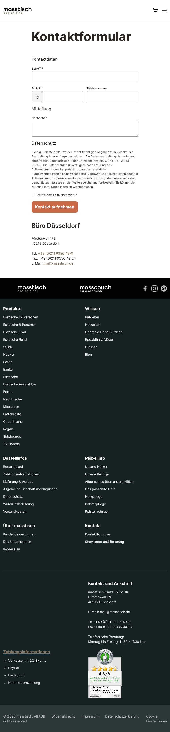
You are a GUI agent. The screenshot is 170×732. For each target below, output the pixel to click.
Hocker (9, 354)
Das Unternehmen (17, 542)
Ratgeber (92, 317)
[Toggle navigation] (164, 10)
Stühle (8, 347)
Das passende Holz (100, 489)
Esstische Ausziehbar (19, 384)
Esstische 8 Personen (19, 325)
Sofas (7, 362)
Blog (88, 354)
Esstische (10, 377)
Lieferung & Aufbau (18, 482)
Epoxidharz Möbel (99, 339)
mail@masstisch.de (58, 263)
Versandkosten (14, 511)
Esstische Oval (14, 332)
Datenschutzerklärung (122, 716)
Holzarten (93, 325)
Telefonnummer (97, 88)
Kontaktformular (97, 534)
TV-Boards (11, 444)
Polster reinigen (97, 511)
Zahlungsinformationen (21, 474)
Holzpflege (93, 496)
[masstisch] (31, 288)
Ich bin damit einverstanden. (56, 195)
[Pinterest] (164, 288)
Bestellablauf (13, 467)
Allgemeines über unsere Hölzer (110, 482)
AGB (41, 716)
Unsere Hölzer (96, 467)
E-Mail (37, 88)
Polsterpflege (95, 504)
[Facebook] (145, 288)
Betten (8, 392)
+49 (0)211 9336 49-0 (55, 253)
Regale (8, 429)
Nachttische (12, 399)
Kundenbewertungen (19, 534)
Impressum (11, 549)
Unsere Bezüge (97, 474)
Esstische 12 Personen (20, 317)
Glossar (91, 347)
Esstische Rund (15, 339)
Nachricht (39, 118)
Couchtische (13, 421)
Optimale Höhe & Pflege (104, 332)
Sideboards (12, 436)
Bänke (8, 369)
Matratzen (11, 407)
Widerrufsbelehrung (18, 504)
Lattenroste (12, 414)
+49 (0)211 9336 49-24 (114, 627)
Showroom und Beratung (104, 542)
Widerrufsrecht (63, 716)
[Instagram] (154, 288)
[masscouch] (96, 288)
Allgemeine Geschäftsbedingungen (30, 489)
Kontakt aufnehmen (54, 206)
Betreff (37, 68)
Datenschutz (13, 496)
